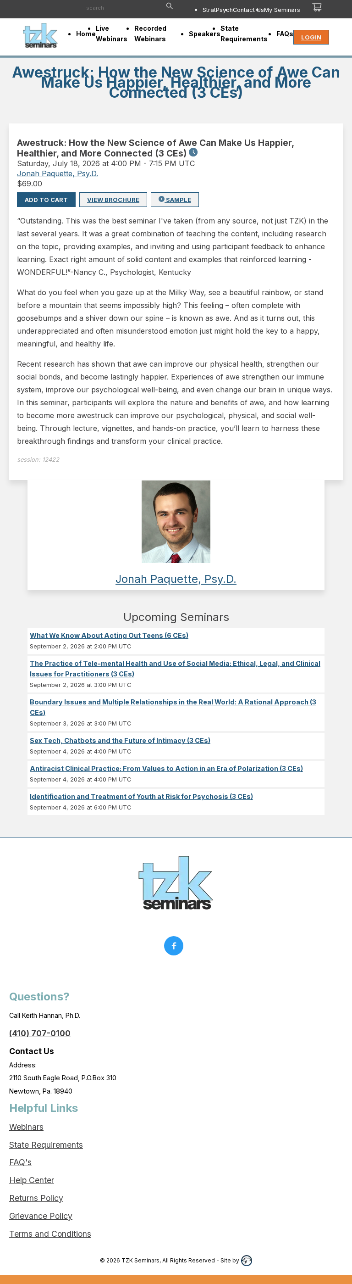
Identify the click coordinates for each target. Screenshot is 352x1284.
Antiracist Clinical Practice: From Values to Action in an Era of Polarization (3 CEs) (166, 768)
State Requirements (46, 1145)
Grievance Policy (40, 1216)
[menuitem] (218, 9)
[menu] (239, 9)
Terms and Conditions (50, 1234)
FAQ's (20, 1162)
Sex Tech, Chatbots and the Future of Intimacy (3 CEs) (120, 740)
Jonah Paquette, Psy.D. (57, 173)
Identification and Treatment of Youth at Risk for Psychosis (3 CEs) (141, 796)
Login (311, 37)
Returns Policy (36, 1198)
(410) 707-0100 (40, 1033)
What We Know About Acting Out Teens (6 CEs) (109, 635)
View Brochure (113, 199)
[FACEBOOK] (176, 948)
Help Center (31, 1180)
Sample (178, 199)
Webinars (26, 1127)
